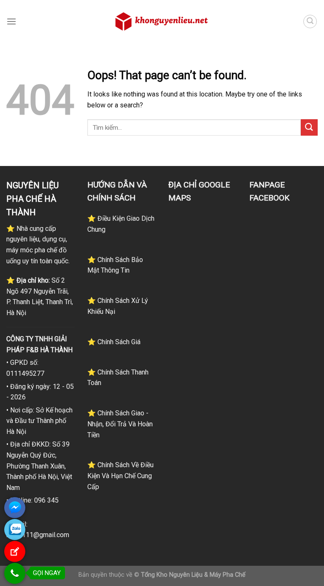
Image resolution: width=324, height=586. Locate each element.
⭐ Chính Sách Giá (113, 342)
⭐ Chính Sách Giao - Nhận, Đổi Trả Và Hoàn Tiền (120, 424)
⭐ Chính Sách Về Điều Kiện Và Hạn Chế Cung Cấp (120, 475)
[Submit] (309, 127)
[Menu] (11, 21)
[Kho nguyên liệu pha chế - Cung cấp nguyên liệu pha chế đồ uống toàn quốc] (162, 21)
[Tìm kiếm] (310, 21)
